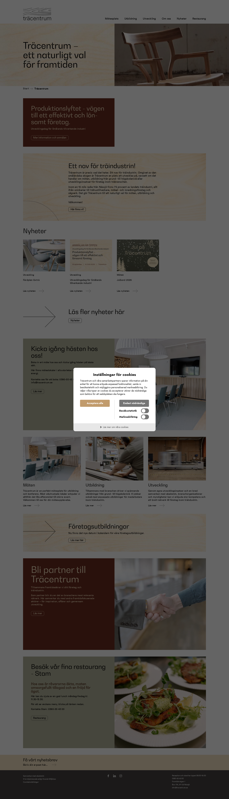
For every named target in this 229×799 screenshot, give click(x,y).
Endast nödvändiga (134, 403)
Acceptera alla (95, 403)
